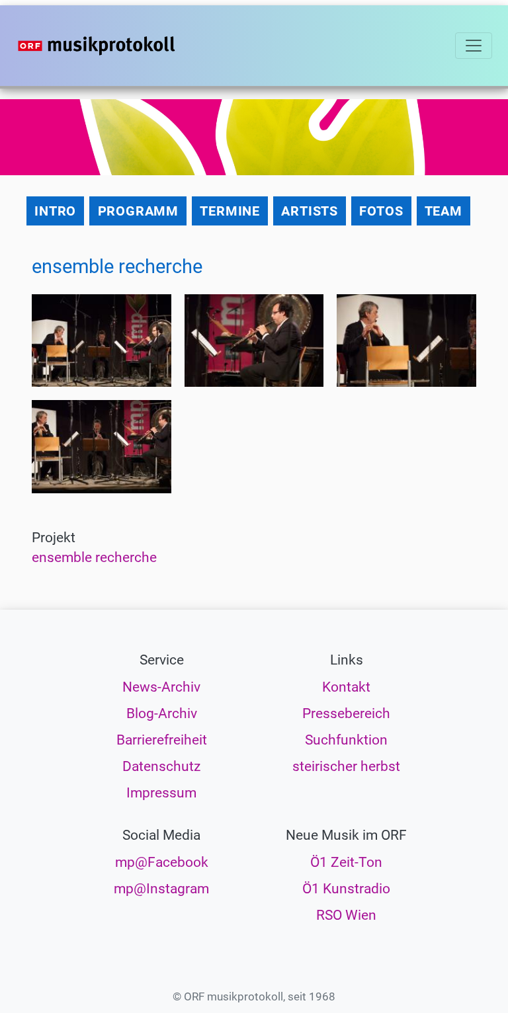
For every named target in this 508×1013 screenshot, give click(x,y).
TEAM (443, 211)
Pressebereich (346, 713)
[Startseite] (123, 45)
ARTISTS (309, 211)
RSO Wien (346, 915)
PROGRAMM (138, 211)
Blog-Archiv (161, 713)
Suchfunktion (346, 740)
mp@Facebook (161, 862)
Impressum (161, 793)
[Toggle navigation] (473, 45)
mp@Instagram (161, 889)
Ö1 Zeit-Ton (346, 862)
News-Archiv (161, 687)
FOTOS (381, 211)
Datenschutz (161, 766)
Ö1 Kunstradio (346, 889)
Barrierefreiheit (161, 740)
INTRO (55, 211)
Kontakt (346, 687)
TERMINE (230, 211)
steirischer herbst (346, 766)
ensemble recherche (94, 557)
